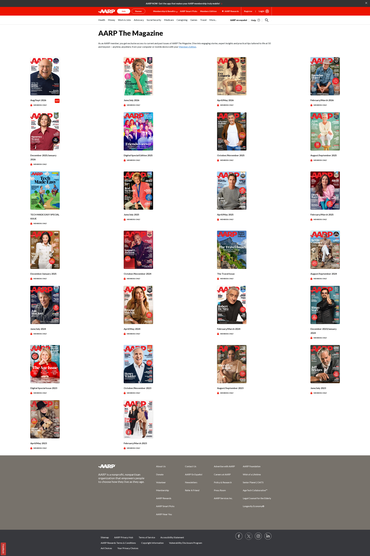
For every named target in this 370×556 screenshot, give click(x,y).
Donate (159, 474)
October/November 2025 (231, 155)
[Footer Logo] (121, 466)
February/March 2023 (135, 443)
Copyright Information (152, 542)
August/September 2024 (323, 273)
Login (261, 11)
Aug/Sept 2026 (38, 100)
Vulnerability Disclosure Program (185, 542)
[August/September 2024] (325, 250)
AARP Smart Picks (188, 11)
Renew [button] (138, 11)
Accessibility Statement (172, 537)
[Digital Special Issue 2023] (45, 364)
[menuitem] (101, 21)
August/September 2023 (230, 388)
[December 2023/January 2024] (325, 305)
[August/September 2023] (231, 364)
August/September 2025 (323, 155)
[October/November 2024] (138, 250)
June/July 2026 (131, 100)
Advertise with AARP (224, 466)
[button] (266, 20)
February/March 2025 (322, 214)
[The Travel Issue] (231, 250)
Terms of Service (147, 537)
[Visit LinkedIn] (268, 536)
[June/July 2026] (138, 76)
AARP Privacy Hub (123, 537)
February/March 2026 (322, 100)
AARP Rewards (163, 498)
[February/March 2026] (325, 76)
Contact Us (190, 466)
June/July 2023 (318, 388)
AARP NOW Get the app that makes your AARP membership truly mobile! (183, 3)
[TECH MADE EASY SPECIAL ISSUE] (45, 191)
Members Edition (208, 11)
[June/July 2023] (325, 364)
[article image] (255, 20)
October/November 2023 (137, 388)
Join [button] (124, 11)
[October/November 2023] (138, 364)
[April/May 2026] (231, 76)
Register (248, 11)
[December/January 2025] (45, 250)
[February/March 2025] (325, 191)
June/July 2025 (131, 214)
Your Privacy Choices (127, 548)
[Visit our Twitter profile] (248, 536)
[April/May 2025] (231, 191)
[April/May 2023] (45, 419)
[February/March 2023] (138, 419)
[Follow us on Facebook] (239, 536)
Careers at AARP (222, 474)
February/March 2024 (228, 328)
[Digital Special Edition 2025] (138, 131)
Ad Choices (106, 548)
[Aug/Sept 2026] (45, 76)
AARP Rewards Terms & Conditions (118, 542)
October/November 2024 (137, 273)
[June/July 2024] (45, 305)
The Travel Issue (226, 273)
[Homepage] (107, 11)
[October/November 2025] (231, 131)
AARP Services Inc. (223, 498)
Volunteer (161, 482)
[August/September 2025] (325, 131)
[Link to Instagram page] (258, 536)
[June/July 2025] (138, 191)
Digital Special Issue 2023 (43, 388)
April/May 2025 (225, 214)
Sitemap (105, 537)
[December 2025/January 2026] (45, 131)
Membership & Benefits (164, 11)
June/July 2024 (38, 328)
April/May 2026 (225, 100)
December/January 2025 (43, 273)
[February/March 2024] (231, 305)
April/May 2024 (132, 328)
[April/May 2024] (138, 305)
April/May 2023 (38, 443)
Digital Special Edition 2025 (138, 155)
